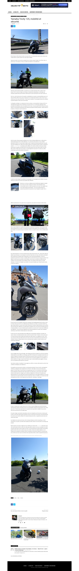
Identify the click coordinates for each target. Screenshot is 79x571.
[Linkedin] (21, 522)
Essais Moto (16, 14)
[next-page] (13, 542)
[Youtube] (25, 522)
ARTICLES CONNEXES (15, 527)
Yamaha (25, 16)
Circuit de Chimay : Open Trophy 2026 (42, 538)
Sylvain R (13, 23)
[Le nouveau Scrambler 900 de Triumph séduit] (29, 534)
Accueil (12, 14)
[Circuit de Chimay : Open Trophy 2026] (42, 534)
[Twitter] (14, 26)
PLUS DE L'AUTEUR (23, 527)
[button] (63, 0)
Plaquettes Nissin (45, 510)
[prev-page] (11, 542)
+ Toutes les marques (22, 14)
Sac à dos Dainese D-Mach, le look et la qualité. (19, 510)
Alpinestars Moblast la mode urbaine (16, 538)
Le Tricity (39, 425)
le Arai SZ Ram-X (17, 145)
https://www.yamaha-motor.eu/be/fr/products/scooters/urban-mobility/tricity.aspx (26, 435)
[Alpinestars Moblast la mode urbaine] (17, 534)
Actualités (18, 16)
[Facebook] (12, 26)
